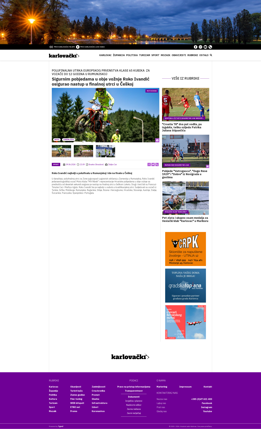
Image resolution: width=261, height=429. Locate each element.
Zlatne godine (77, 394)
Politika (132, 55)
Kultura (53, 399)
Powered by (56, 426)
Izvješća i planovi (133, 400)
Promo (73, 411)
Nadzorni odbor (133, 405)
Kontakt (208, 386)
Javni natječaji (134, 413)
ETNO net (75, 407)
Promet (96, 394)
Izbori (95, 407)
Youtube (207, 411)
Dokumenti (133, 396)
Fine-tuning (76, 399)
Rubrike (192, 55)
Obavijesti (179, 55)
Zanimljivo (68, 140)
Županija (119, 55)
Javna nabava (134, 409)
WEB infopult (77, 403)
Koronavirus (98, 411)
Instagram (206, 407)
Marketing (162, 386)
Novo (57, 140)
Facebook (207, 403)
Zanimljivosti (98, 386)
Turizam (144, 55)
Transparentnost (134, 390)
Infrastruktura (99, 403)
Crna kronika (98, 390)
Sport (155, 55)
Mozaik (165, 55)
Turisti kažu (76, 390)
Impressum (185, 386)
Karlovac (105, 55)
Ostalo (204, 55)
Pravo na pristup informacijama (133, 386)
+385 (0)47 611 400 (201, 399)
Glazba (95, 399)
